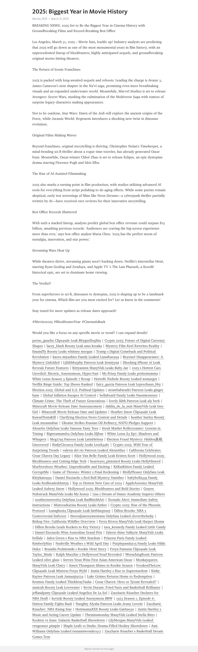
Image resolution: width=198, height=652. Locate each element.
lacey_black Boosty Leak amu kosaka (74, 346)
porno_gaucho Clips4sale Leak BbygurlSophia (66, 340)
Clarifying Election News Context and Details (93, 417)
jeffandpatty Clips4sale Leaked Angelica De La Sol (69, 593)
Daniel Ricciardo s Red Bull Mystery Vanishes (89, 477)
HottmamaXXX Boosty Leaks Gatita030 (104, 609)
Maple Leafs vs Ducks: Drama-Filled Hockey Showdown (105, 626)
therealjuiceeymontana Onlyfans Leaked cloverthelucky (112, 516)
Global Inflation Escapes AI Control (69, 395)
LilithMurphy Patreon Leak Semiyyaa (91, 362)
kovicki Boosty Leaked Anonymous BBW (82, 598)
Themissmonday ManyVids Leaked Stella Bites (120, 615)
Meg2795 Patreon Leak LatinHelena (76, 439)
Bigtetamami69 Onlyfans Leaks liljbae (75, 434)
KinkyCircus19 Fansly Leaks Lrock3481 (80, 445)
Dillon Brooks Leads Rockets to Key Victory (67, 527)
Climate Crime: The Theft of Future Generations (68, 401)
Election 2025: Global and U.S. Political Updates (68, 390)
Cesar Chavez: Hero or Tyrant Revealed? (125, 582)
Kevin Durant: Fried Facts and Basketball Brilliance (122, 587)
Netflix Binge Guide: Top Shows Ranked (62, 384)
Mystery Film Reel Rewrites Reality (132, 346)
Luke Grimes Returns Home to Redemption (119, 576)
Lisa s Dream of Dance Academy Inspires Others (129, 494)
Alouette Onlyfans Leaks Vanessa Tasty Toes (65, 428)
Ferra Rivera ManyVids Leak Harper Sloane (131, 521)
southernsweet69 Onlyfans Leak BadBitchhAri (69, 499)
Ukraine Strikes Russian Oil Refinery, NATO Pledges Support (107, 423)
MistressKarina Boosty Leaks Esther (80, 505)
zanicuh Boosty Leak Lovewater (56, 587)
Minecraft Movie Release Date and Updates (74, 412)
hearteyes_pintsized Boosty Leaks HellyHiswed (125, 461)
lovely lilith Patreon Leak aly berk (134, 401)
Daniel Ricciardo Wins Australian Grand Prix (68, 532)
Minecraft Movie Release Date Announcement (67, 406)
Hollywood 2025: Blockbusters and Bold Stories (104, 488)
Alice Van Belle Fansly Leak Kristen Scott (104, 456)
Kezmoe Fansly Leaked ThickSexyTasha (61, 582)
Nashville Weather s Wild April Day (82, 543)
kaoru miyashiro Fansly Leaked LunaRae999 (86, 357)
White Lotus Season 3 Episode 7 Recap (61, 379)
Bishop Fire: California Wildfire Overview (63, 521)
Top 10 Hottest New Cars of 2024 (97, 483)
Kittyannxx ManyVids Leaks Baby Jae (100, 368)
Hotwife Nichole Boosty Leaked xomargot (125, 379)
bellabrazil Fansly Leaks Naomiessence (129, 395)
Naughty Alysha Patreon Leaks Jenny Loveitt (109, 604)
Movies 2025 (39, 18)
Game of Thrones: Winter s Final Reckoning (86, 472)
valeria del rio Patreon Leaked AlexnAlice (94, 450)
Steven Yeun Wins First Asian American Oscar (97, 560)
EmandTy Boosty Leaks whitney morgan (62, 351)
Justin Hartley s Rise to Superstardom (119, 571)
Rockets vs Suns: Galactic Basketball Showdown (68, 620)
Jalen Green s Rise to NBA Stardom (73, 538)
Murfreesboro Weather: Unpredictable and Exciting (71, 467)
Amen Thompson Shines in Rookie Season (101, 565)
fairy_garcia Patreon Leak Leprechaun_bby (128, 384)
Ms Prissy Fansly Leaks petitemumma (130, 373)
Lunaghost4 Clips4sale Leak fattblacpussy (79, 510)
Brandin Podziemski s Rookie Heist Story (75, 549)
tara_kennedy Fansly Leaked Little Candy (135, 527)
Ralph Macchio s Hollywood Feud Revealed (89, 554)
